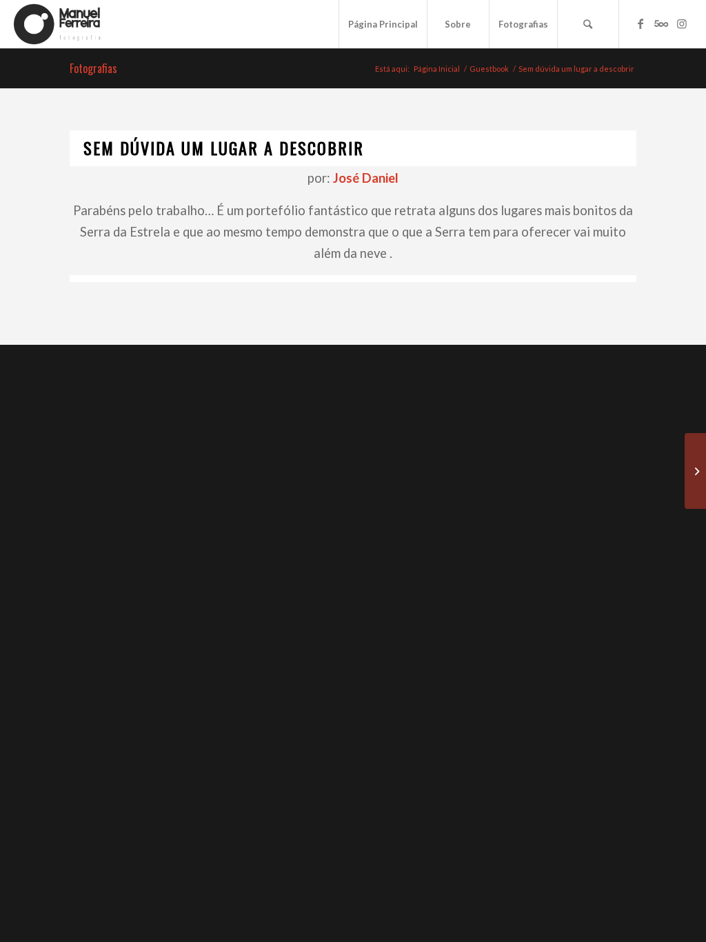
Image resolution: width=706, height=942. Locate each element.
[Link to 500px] (661, 23)
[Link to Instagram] (682, 23)
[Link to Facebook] (640, 23)
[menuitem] (383, 24)
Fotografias (93, 68)
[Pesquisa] (588, 24)
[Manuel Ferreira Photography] (66, 24)
